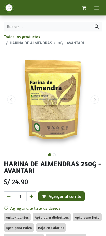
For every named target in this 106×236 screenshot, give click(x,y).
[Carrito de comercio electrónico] (84, 8)
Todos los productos (22, 36)
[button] (11, 99)
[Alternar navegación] (96, 7)
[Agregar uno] (31, 196)
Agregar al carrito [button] (64, 196)
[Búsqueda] (96, 26)
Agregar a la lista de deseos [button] (35, 208)
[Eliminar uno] (9, 196)
